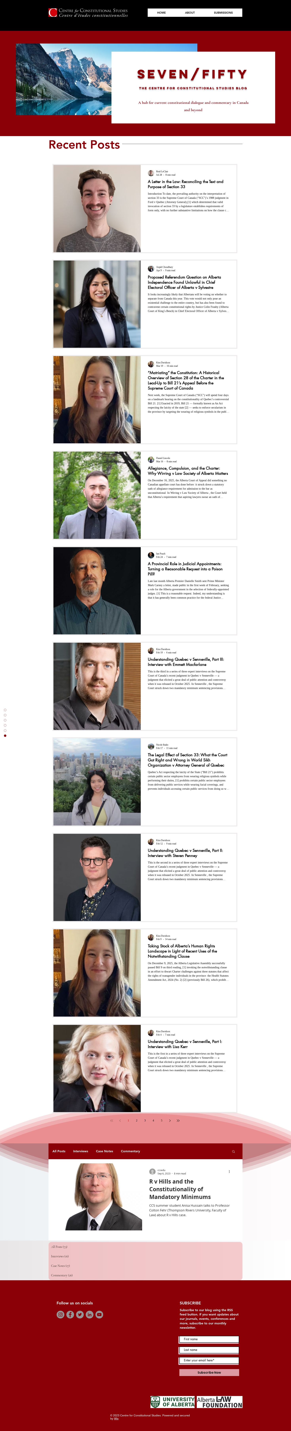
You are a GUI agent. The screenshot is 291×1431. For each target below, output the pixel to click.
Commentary (130, 1151)
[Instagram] (60, 1314)
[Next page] (169, 1120)
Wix (116, 1418)
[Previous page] (120, 1120)
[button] (233, 1152)
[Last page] (178, 1120)
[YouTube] (99, 1314)
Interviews (80, 1151)
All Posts (58, 1151)
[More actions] (230, 1171)
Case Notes (104, 1151)
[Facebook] (70, 1314)
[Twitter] (80, 1314)
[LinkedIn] (89, 1314)
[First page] (111, 1120)
